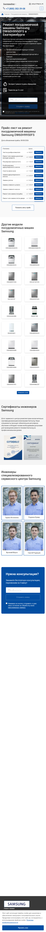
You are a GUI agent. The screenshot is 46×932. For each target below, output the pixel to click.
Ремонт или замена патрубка (12, 194)
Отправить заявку (23, 106)
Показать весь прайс (23, 207)
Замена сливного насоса (11, 189)
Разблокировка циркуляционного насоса (11, 166)
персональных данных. (22, 113)
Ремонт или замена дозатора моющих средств (13, 157)
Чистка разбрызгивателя (11, 152)
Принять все (23, 928)
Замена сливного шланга (11, 185)
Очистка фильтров (9, 171)
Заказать (38, 152)
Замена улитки (8, 180)
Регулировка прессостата (12, 162)
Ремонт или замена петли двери (14, 198)
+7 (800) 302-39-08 (15, 8)
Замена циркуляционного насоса (11, 175)
